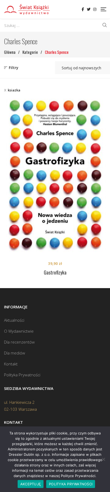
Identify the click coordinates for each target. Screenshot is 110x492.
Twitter (89, 9)
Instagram (94, 9)
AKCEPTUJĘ (30, 484)
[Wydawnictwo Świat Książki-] (27, 9)
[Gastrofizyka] (55, 175)
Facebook (83, 9)
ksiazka (14, 90)
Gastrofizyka (55, 272)
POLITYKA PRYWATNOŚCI (70, 484)
